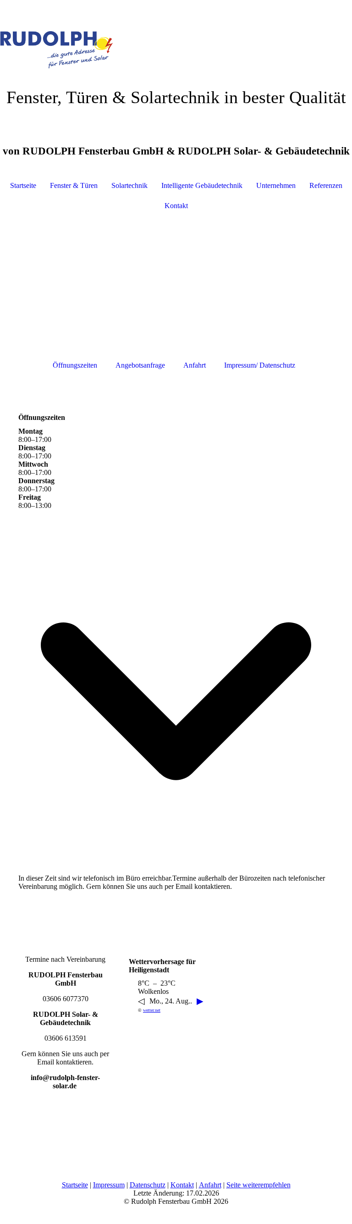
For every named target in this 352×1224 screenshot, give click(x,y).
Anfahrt (194, 365)
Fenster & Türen (74, 185)
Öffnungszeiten (75, 365)
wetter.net (151, 1010)
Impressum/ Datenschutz (259, 365)
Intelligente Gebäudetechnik (201, 185)
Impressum (109, 1185)
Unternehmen (276, 185)
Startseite (23, 185)
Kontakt (176, 206)
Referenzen (325, 185)
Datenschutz (147, 1185)
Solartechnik (129, 185)
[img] (176, 34)
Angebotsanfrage (140, 365)
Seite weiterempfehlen (258, 1185)
